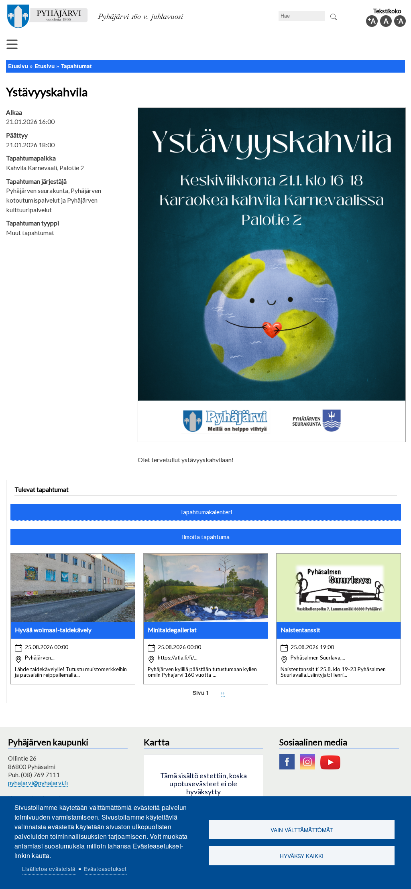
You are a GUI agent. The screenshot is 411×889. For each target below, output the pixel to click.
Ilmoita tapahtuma (206, 536)
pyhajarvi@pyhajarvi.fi (38, 782)
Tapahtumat (76, 66)
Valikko (12, 44)
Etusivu (18, 66)
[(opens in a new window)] (289, 767)
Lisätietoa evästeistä (48, 869)
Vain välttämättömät (302, 830)
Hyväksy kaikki (302, 856)
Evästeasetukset (105, 869)
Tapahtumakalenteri (206, 512)
